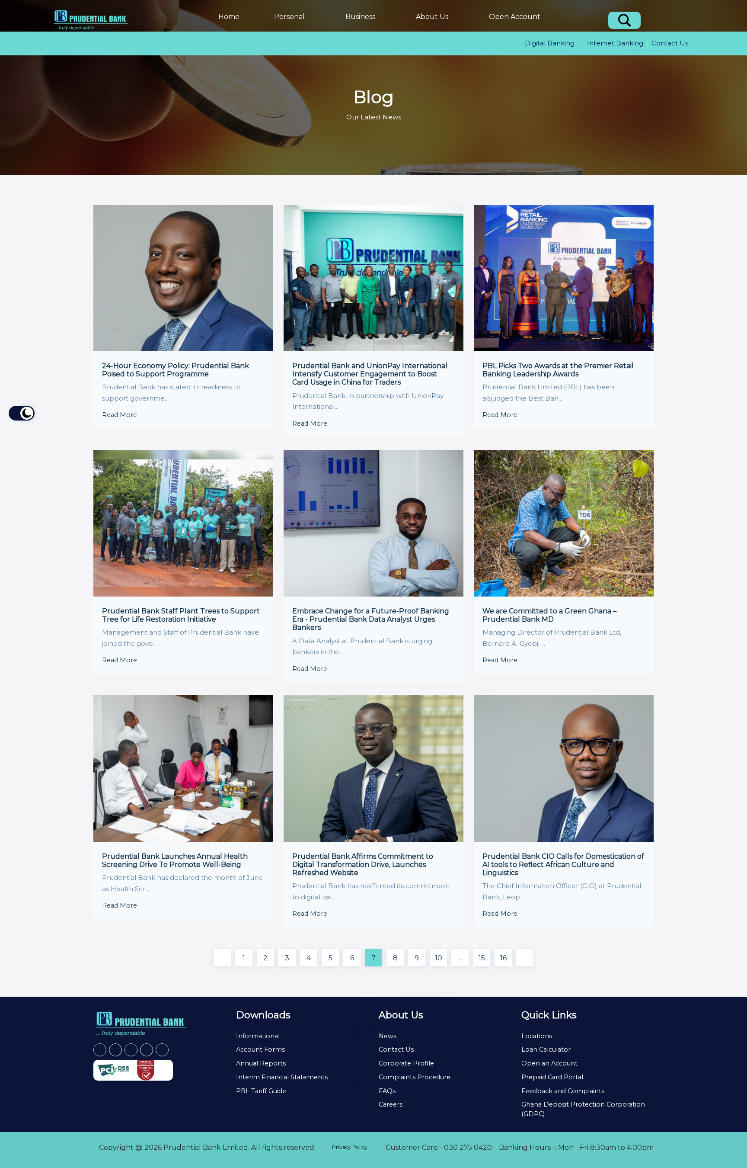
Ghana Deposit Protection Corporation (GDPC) (583, 1109)
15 (482, 958)
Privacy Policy (349, 1147)
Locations (536, 1036)
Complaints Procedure (414, 1077)
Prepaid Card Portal (552, 1077)
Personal (289, 17)
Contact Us (669, 43)
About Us (432, 17)
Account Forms (260, 1049)
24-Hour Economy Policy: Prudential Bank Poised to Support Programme (175, 370)
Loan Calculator (546, 1049)
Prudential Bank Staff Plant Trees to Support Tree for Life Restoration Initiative (181, 615)
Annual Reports (261, 1063)
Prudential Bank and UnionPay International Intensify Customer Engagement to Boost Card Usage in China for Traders (369, 374)
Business (360, 17)
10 (438, 958)
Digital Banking (550, 43)
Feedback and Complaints (562, 1091)
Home (228, 17)
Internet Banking (615, 43)
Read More (120, 415)
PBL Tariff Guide (261, 1091)
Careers (390, 1104)
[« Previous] (222, 957)
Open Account (514, 17)
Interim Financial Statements (282, 1077)
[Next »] (524, 957)
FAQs (387, 1091)
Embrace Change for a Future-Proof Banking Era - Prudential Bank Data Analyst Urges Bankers (370, 619)
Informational (258, 1036)
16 (503, 958)
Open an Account (549, 1063)
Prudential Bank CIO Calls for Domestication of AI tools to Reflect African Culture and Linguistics (563, 864)
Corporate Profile (406, 1063)
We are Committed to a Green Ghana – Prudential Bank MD (549, 615)
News (387, 1036)
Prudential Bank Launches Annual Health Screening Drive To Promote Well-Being (175, 860)
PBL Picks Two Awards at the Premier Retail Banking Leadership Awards (558, 370)
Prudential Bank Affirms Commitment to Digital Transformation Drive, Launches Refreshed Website (362, 864)
